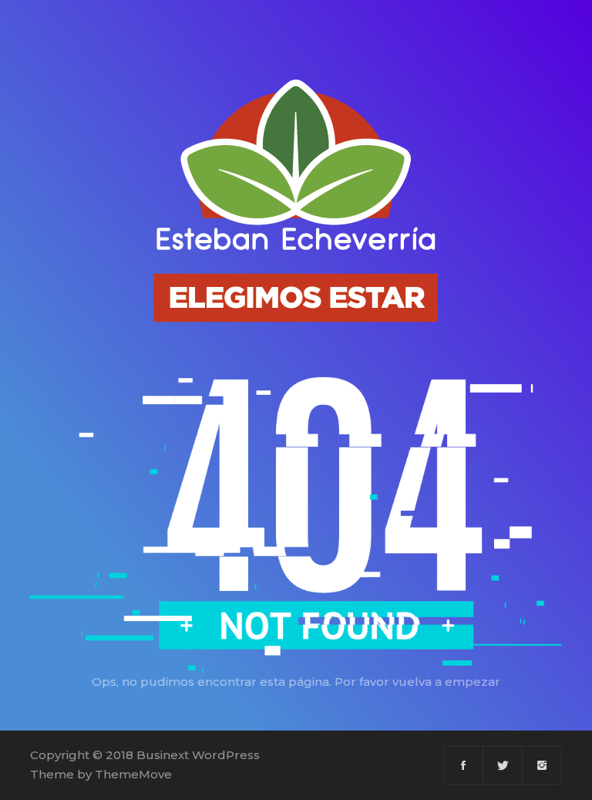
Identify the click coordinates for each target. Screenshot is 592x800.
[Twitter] (503, 765)
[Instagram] (542, 765)
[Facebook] (463, 765)
